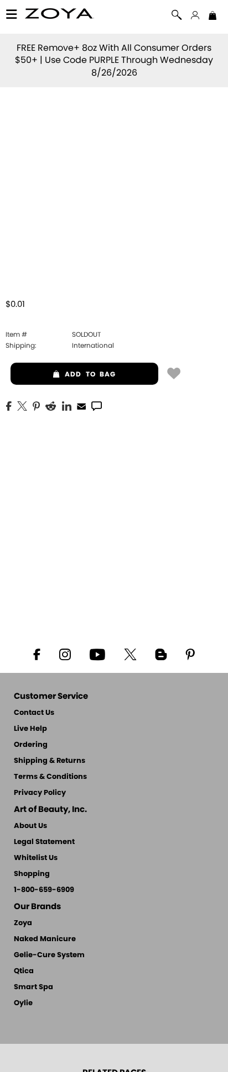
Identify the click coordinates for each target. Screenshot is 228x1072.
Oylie (23, 1003)
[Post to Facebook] (9, 405)
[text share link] (96, 405)
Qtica (24, 971)
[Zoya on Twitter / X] (130, 653)
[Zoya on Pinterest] (190, 653)
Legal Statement (44, 842)
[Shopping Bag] (212, 16)
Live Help (30, 729)
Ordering (31, 745)
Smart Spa (33, 987)
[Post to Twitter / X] (22, 405)
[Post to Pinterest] (36, 405)
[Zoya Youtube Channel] (97, 653)
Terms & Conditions (50, 777)
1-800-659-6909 (44, 890)
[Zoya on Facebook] (36, 653)
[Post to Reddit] (51, 405)
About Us (30, 826)
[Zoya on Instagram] (65, 653)
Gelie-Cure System (49, 955)
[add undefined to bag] (173, 372)
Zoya (23, 923)
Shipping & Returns (49, 761)
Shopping (32, 874)
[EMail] (81, 405)
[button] (59, 15)
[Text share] (96, 406)
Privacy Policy (40, 793)
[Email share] (81, 406)
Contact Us (34, 713)
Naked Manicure (45, 939)
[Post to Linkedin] (66, 405)
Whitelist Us (36, 858)
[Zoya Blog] (161, 653)
